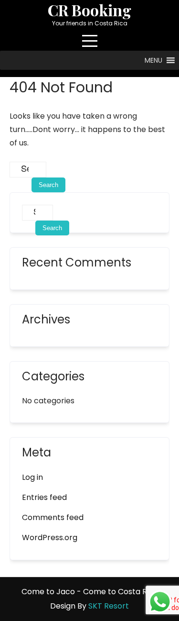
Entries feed (44, 497)
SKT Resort (108, 605)
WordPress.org (49, 537)
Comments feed (53, 517)
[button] (153, 60)
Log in (32, 477)
